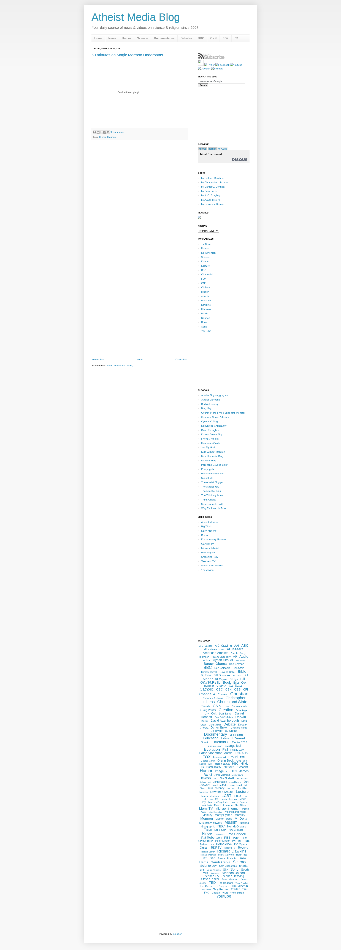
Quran (204, 847)
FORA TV (241, 753)
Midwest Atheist (210, 548)
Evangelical (233, 746)
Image (219, 771)
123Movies (207, 570)
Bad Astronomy (209, 404)
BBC (201, 38)
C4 (236, 38)
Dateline (204, 721)
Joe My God (208, 447)
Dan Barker (225, 713)
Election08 (220, 742)
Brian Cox (240, 682)
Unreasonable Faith (212, 504)
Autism (206, 660)
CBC (219, 689)
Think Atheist (208, 499)
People (202, 149)
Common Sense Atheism (215, 417)
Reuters (243, 847)
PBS (227, 837)
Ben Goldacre (222, 667)
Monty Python (223, 814)
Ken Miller (242, 788)
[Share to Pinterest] (108, 132)
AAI (236, 645)
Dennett (205, 317)
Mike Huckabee (215, 812)
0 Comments (117, 132)
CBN (228, 689)
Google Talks (206, 763)
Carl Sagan (236, 685)
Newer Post (97, 359)
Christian (206, 287)
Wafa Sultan (237, 892)
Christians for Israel (213, 698)
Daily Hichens (208, 530)
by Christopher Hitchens (214, 182)
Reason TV (230, 847)
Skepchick (207, 478)
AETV (221, 650)
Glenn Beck (225, 760)
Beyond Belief (227, 671)
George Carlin (208, 760)
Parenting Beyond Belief (214, 464)
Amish (234, 653)
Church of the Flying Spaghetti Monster (223, 412)
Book (204, 322)
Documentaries (164, 38)
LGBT (226, 796)
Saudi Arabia (220, 862)
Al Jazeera (235, 649)
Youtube (223, 896)
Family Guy (237, 749)
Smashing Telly (209, 556)
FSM (242, 757)
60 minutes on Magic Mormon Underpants (127, 55)
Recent (212, 149)
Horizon (229, 766)
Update (216, 892)
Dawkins (206, 304)
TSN (244, 889)
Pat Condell (237, 834)
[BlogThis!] (98, 132)
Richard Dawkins (231, 851)
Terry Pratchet (242, 883)
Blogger (177, 933)
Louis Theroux (229, 799)
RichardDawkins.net (212, 473)
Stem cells (214, 873)
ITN (234, 771)
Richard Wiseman (208, 855)
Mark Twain (207, 805)
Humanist (242, 766)
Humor (126, 38)
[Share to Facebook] (104, 132)
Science (142, 38)
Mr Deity (241, 818)
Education (210, 738)
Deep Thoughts (210, 430)
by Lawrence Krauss (212, 204)
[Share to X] (101, 132)
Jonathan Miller (220, 785)
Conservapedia (239, 706)
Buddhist (209, 685)
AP (235, 656)
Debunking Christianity (213, 425)
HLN (202, 767)
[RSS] (201, 64)
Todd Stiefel (206, 890)
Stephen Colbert (233, 873)
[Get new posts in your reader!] (211, 58)
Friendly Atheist (209, 438)
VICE (225, 892)
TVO (206, 892)
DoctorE (205, 535)
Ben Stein (238, 667)
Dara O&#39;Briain (224, 717)
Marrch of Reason (223, 805)
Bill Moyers (221, 679)
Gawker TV (207, 543)
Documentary (208, 252)
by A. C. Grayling (210, 195)
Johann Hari (205, 782)
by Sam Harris (209, 191)
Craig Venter (208, 710)
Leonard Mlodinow (210, 796)
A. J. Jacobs (205, 646)
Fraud (233, 757)
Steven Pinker (210, 879)
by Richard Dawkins (212, 178)
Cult (213, 713)
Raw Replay (208, 552)
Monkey (207, 814)
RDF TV (216, 847)
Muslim (205, 291)
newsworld (220, 834)
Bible (242, 671)
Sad (212, 858)
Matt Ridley (240, 805)
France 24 (219, 757)
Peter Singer (222, 840)
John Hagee (220, 781)
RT (205, 858)
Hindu (244, 763)
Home (98, 38)
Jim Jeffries (242, 778)
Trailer (235, 889)
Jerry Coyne (237, 775)
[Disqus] (139, 192)
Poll (212, 844)
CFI (245, 689)
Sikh (202, 869)
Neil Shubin (220, 830)
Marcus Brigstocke (218, 802)
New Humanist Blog (212, 456)
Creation (226, 710)
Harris (204, 313)
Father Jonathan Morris (215, 753)
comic (226, 706)
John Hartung (235, 782)
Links (237, 796)
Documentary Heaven (213, 539)
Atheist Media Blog (135, 17)
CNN (213, 38)
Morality (240, 815)
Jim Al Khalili (227, 778)
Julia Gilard (236, 785)
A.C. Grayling (223, 645)
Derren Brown (219, 727)
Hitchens (206, 309)
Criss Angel (241, 710)
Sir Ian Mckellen (214, 870)
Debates (186, 38)
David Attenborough (225, 720)
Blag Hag (206, 408)
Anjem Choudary (221, 656)
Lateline (203, 792)
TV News (206, 244)
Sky (225, 869)
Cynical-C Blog (209, 421)
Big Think (206, 526)
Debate (205, 261)
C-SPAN (221, 685)
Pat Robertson (211, 837)
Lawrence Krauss (221, 792)
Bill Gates (237, 676)
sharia (243, 865)
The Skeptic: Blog (211, 490)
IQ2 (228, 771)
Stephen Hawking (232, 876)
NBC (221, 826)
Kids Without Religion (213, 451)
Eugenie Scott (214, 746)
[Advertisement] (139, 347)
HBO (235, 763)
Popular (222, 149)
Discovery (217, 730)
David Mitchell (215, 725)
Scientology (208, 865)
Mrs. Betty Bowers (210, 822)
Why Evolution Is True (213, 508)
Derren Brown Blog (212, 434)
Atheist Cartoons (210, 399)
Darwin (240, 717)
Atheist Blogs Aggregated (215, 395)
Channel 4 (207, 274)
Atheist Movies (209, 522)
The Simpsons (221, 886)
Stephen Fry (211, 876)
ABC (244, 645)
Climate (205, 706)
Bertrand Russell (209, 672)
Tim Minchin (240, 886)
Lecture (205, 265)
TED (212, 882)
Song (204, 326)
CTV (207, 714)
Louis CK (213, 799)
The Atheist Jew (210, 486)
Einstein (205, 742)
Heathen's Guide (210, 443)
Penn (236, 837)
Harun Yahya (222, 763)
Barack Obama (215, 663)
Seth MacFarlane (228, 866)
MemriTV (206, 808)
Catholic (207, 689)
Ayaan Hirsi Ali (223, 660)
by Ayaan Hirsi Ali (210, 199)
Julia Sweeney (216, 787)
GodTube (241, 760)
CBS (237, 689)
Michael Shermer (227, 808)
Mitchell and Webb (235, 811)
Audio (243, 656)
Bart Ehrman (236, 663)
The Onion (206, 886)
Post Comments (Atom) (120, 365)
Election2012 (239, 742)
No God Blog (208, 460)
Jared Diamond (222, 774)
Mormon (111, 137)
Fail (225, 749)
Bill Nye (234, 679)
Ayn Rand (240, 660)
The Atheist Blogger (212, 482)
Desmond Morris (239, 728)
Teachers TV (208, 561)
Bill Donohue (222, 675)
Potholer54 (224, 844)
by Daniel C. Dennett (212, 186)
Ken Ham (231, 788)
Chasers (223, 694)
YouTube (206, 330)
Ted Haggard (225, 882)
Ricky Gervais (226, 854)
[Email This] (94, 132)
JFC (215, 778)
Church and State (232, 702)
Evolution (206, 300)
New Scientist (236, 830)
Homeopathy (213, 766)
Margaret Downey (239, 802)
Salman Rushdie (227, 858)
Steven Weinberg (229, 879)
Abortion (210, 649)
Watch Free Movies (212, 565)
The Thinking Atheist (212, 495)
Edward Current (233, 738)
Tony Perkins (220, 889)
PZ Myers (240, 844)
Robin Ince (241, 854)
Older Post (181, 359)
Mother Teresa (223, 818)
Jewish (205, 296)
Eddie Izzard (236, 734)
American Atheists (215, 653)
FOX (226, 38)
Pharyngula (207, 469)
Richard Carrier (208, 852)
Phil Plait (236, 841)
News (112, 38)
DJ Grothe (231, 730)
